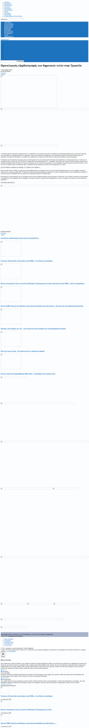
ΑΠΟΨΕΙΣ (7, 13)
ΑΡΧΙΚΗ (7, 2)
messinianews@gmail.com (15, 636)
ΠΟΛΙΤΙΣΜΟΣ (8, 10)
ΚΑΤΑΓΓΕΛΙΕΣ (8, 32)
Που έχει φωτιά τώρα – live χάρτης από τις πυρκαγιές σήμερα (22, 351)
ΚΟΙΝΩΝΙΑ (7, 8)
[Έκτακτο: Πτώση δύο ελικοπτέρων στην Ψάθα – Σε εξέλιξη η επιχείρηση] (11, 256)
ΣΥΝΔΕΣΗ (7, 640)
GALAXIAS (7, 645)
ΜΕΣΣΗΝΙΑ (7, 3)
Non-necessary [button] (5, 677)
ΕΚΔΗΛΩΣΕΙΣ (8, 27)
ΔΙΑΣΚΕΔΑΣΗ (8, 25)
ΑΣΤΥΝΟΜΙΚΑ (9, 24)
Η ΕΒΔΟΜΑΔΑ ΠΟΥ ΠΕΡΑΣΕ (13, 16)
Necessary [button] (3, 669)
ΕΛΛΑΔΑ (7, 7)
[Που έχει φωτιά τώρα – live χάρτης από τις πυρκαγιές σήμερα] (11, 346)
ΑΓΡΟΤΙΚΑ (7, 22)
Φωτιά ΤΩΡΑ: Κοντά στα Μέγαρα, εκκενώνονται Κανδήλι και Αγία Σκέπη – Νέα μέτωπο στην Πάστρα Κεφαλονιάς (42, 306)
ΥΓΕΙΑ (6, 35)
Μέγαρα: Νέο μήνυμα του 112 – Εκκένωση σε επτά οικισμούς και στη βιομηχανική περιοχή (33, 328)
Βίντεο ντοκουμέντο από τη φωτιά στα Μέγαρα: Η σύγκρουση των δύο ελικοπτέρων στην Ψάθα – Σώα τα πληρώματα (42, 283)
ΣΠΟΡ (6, 11)
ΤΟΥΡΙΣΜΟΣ (8, 33)
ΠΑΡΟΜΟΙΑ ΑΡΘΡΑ (7, 238)
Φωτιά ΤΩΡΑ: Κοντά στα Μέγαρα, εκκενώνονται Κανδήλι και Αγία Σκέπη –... (28, 723)
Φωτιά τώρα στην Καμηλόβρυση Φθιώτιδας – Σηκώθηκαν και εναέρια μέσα (28, 374)
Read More (12, 651)
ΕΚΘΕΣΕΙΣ (7, 28)
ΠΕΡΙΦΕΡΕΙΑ (8, 5)
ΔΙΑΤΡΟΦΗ (7, 14)
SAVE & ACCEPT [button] (6, 684)
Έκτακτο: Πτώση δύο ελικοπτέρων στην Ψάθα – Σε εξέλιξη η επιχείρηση (26, 261)
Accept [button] (7, 651)
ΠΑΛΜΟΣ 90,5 (8, 643)
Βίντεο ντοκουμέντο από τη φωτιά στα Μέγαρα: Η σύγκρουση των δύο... (26, 709)
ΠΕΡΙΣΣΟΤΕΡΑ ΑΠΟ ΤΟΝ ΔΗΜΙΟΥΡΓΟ (26, 238)
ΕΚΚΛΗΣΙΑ (7, 30)
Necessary (5, 671)
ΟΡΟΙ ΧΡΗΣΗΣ (8, 639)
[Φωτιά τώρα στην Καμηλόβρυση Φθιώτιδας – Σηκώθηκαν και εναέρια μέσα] (11, 368)
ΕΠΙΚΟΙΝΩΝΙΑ (9, 36)
